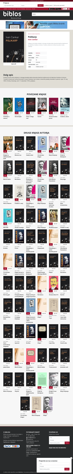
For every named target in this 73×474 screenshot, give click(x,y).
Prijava (67, 443)
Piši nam (33, 8)
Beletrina (38, 53)
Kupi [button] (5, 112)
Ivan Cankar (33, 39)
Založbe (10, 8)
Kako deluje (28, 8)
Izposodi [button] (13, 64)
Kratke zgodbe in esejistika (34, 33)
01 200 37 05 (31, 436)
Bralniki (14, 8)
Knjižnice (5, 8)
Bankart (13, 442)
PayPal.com (6, 442)
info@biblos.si (31, 437)
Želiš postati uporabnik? (59, 5)
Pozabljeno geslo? (48, 5)
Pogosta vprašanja (21, 8)
